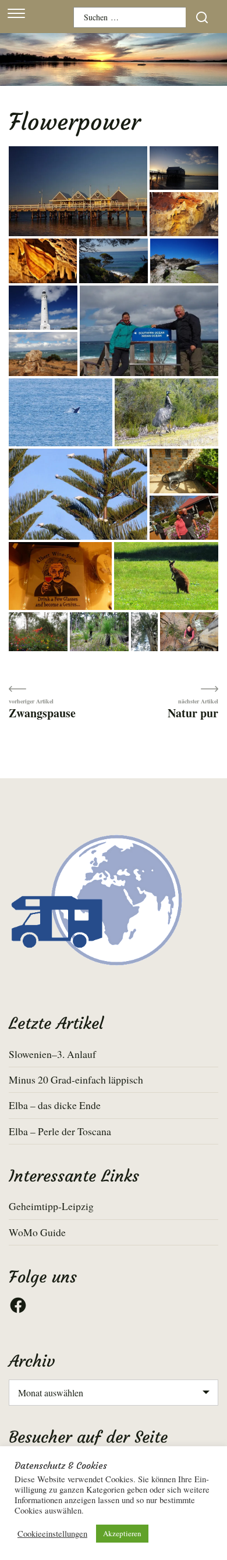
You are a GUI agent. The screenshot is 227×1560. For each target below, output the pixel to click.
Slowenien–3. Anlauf (52, 1054)
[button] (78, 192)
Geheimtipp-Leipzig (51, 1206)
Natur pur (193, 712)
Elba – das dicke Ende (55, 1105)
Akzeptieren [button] (122, 1533)
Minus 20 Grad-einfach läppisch (76, 1079)
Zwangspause (42, 712)
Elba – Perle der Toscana (60, 1131)
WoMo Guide (37, 1232)
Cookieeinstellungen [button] (52, 1534)
